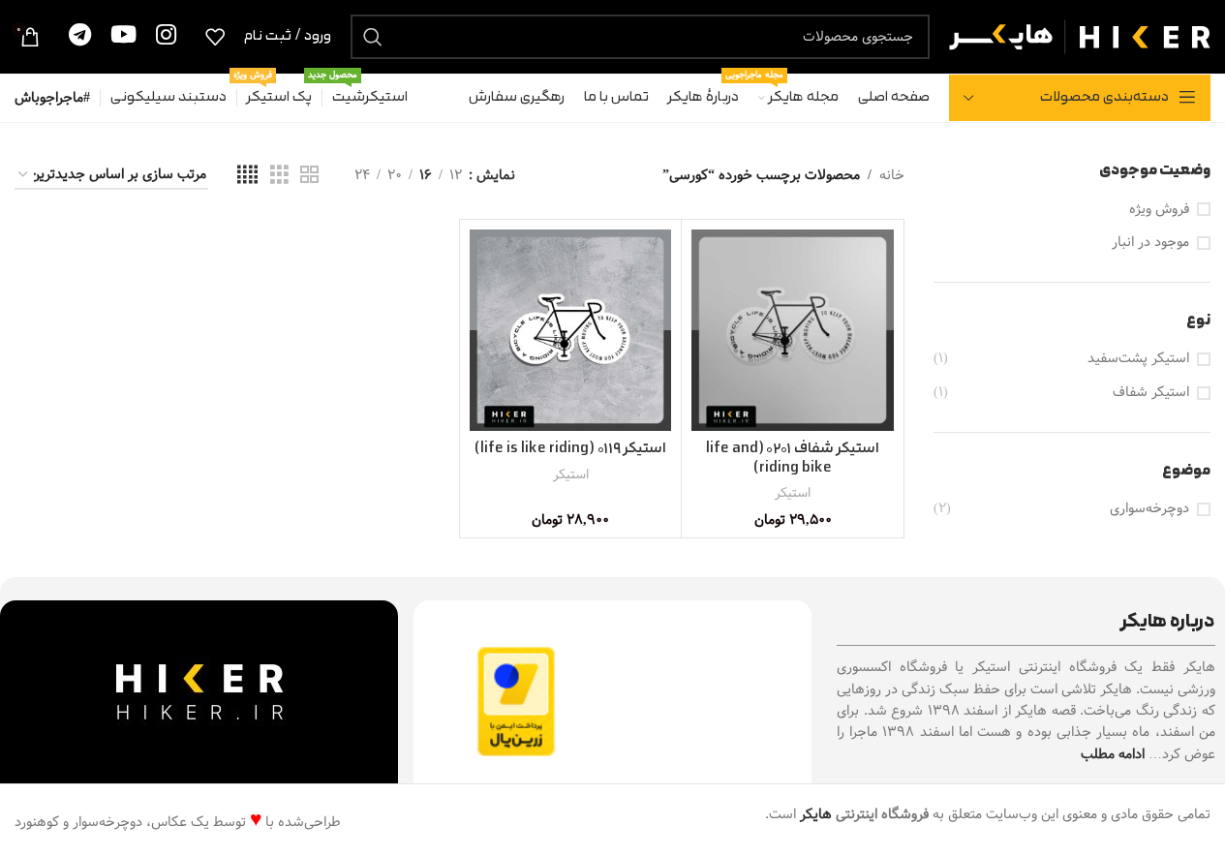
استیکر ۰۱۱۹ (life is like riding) (570, 449)
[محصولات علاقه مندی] (215, 36)
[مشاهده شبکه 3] (279, 175)
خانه (891, 175)
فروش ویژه (1159, 210)
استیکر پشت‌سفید (1138, 359)
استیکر (793, 493)
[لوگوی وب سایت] (1079, 35)
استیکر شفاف (1151, 393)
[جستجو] (373, 37)
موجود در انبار (1150, 243)
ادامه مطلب (1113, 754)
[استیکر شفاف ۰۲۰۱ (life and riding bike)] (792, 330)
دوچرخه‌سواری (1149, 509)
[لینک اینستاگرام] (166, 36)
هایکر (816, 814)
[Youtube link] (123, 36)
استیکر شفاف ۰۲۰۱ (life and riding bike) (792, 458)
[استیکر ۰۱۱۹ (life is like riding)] (570, 330)
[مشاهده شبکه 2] (309, 175)
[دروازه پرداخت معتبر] (516, 701)
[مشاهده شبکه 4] (247, 175)
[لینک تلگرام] (80, 36)
